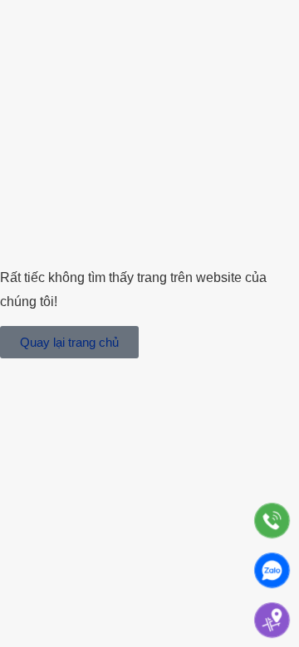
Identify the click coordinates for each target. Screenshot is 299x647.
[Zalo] (272, 570)
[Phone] (272, 520)
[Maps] (272, 620)
